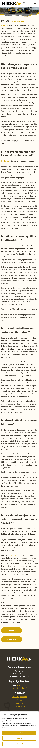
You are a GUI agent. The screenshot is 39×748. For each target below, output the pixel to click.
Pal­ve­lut (19, 703)
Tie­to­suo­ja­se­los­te (19, 697)
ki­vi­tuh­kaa (14, 555)
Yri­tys (19, 700)
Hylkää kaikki (19, 744)
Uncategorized (18, 21)
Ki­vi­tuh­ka (5, 25)
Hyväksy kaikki (19, 733)
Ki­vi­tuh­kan (5, 161)
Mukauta (19, 738)
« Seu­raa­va (12, 639)
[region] (19, 729)
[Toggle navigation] (35, 3)
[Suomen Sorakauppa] (13, 3)
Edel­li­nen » (11, 630)
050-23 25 (21, 685)
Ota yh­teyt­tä (19, 706)
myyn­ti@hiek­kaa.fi (19, 688)
